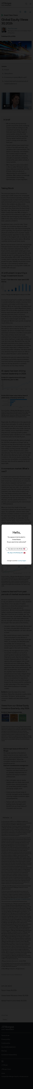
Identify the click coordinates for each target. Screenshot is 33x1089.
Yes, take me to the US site (15, 549)
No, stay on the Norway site (15, 552)
